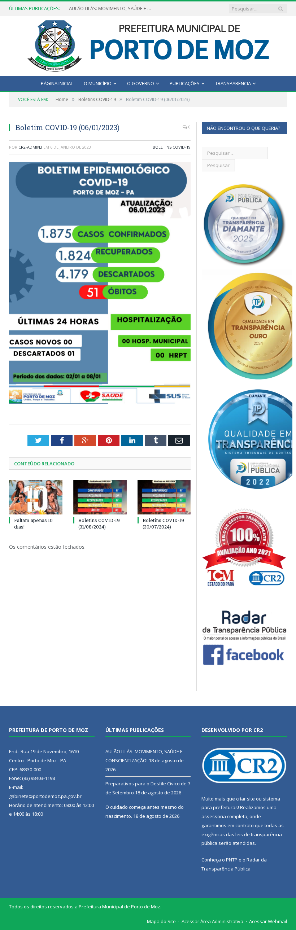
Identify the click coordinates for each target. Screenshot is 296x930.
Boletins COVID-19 (172, 147)
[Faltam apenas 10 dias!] (35, 497)
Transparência (233, 83)
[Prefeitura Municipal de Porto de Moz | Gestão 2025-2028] (148, 44)
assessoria (213, 816)
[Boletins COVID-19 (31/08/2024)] (100, 497)
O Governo (140, 83)
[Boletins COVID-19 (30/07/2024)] (164, 497)
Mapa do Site (161, 921)
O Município (98, 83)
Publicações (185, 83)
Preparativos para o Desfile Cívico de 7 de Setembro (112, 8)
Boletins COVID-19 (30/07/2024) (163, 523)
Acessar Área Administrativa (212, 921)
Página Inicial (57, 83)
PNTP (232, 859)
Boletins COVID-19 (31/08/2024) (99, 523)
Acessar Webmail (268, 921)
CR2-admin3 (30, 147)
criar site (245, 798)
